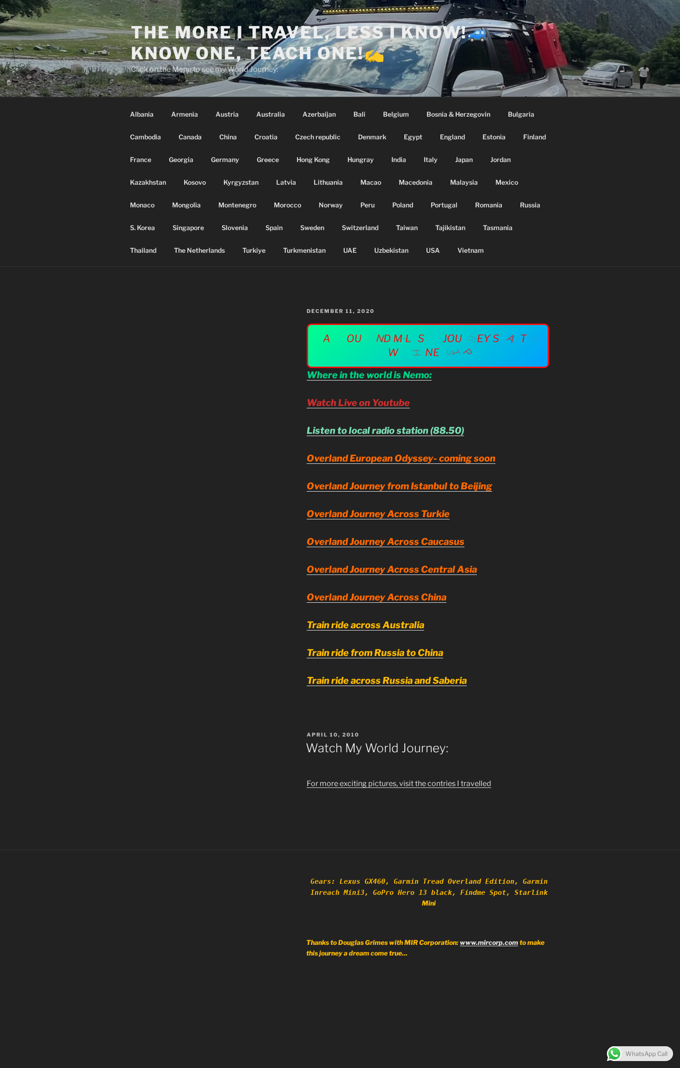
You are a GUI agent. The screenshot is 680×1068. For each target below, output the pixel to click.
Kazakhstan (148, 182)
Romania (488, 205)
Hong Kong (313, 159)
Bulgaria (521, 114)
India (398, 159)
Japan (464, 159)
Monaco (142, 205)
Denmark (372, 137)
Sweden (312, 227)
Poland (402, 205)
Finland (534, 137)
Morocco (287, 205)
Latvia (286, 182)
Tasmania (498, 227)
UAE (350, 250)
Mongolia (186, 205)
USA (433, 250)
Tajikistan (450, 227)
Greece (268, 159)
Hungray (360, 159)
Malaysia (464, 182)
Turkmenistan (304, 250)
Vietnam (470, 250)
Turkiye (254, 250)
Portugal (444, 205)
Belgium (396, 114)
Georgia (181, 159)
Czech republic (317, 137)
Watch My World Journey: (377, 748)
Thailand (143, 250)
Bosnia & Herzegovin (458, 114)
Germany (225, 159)
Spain (274, 227)
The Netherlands (199, 250)
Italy (431, 159)
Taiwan (407, 227)
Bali (359, 114)
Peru (367, 205)
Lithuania (328, 182)
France (140, 159)
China (228, 137)
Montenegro (237, 205)
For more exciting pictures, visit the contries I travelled (399, 783)
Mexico (506, 182)
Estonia (494, 137)
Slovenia (235, 227)
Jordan (500, 159)
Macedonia (416, 182)
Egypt (413, 137)
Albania (142, 114)
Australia (270, 114)
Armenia (184, 114)
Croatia (266, 137)
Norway (331, 205)
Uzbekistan (391, 250)
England (452, 137)
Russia (530, 205)
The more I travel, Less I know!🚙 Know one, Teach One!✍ (310, 42)
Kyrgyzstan (241, 182)
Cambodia (145, 137)
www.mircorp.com (489, 942)
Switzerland (360, 227)
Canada (190, 137)
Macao (370, 182)
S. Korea (142, 227)
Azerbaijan (319, 114)
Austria (227, 114)
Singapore (188, 227)
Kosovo (195, 182)
